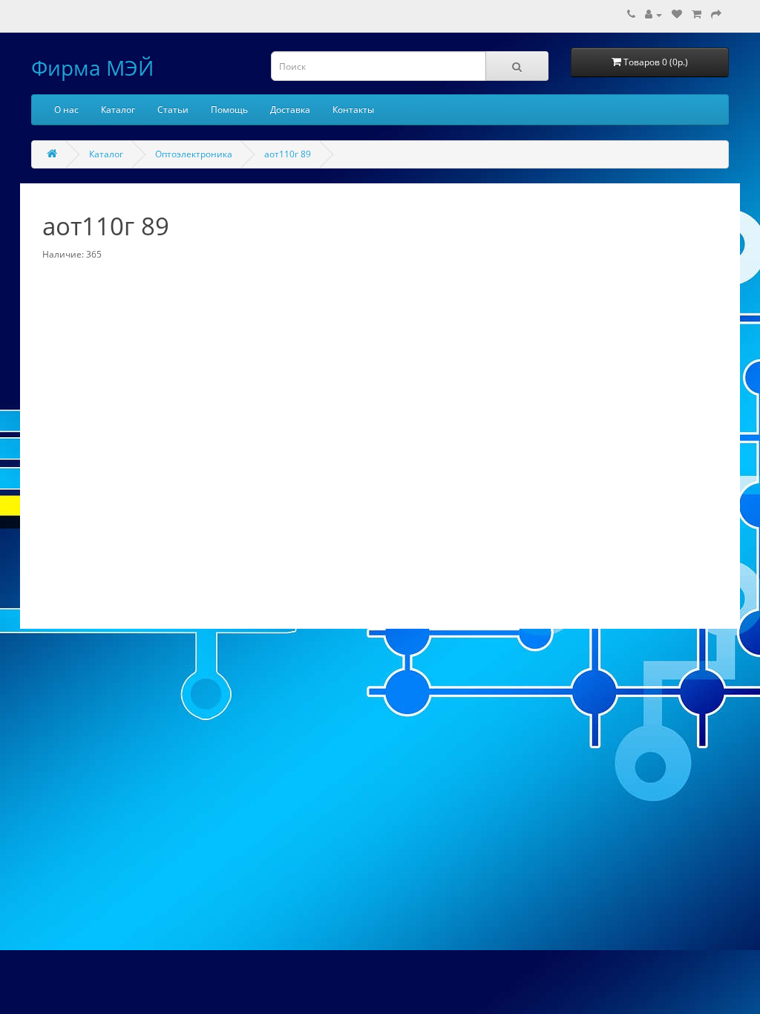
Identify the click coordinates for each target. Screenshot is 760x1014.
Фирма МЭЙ (92, 67)
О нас (66, 109)
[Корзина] (696, 14)
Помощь (229, 109)
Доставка (290, 109)
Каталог (118, 109)
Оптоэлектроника (193, 154)
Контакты (353, 109)
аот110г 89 (287, 154)
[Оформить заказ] (716, 14)
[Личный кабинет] (653, 14)
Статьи (173, 109)
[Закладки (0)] (677, 14)
